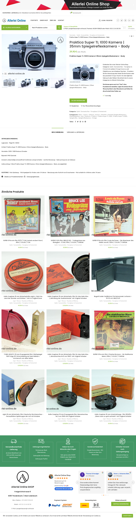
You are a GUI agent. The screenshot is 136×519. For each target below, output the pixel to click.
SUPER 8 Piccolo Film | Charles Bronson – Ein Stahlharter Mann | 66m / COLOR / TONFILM (113, 355)
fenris (88, 473)
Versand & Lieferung (75, 132)
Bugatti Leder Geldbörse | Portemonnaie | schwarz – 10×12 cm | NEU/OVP (113, 297)
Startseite (72, 35)
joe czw (116, 473)
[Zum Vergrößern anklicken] (5, 73)
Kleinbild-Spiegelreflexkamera (117, 114)
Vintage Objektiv (116, 75)
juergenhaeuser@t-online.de (25, 508)
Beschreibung (58, 132)
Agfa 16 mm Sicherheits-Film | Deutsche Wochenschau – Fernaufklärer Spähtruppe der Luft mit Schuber (23, 415)
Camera (85, 114)
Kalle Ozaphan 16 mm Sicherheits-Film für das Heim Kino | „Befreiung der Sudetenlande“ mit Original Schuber (68, 297)
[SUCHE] (59, 27)
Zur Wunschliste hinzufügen (92, 106)
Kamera (97, 114)
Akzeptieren (127, 515)
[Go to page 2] (105, 495)
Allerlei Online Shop (62, 475)
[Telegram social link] (133, 20)
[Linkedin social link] (129, 20)
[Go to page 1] (103, 495)
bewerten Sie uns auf (63, 488)
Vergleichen (75, 106)
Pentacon (88, 116)
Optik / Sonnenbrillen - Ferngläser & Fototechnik (90, 35)
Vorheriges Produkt (130, 36)
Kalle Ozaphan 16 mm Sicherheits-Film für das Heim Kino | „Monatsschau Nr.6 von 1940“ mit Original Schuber (68, 355)
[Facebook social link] (117, 20)
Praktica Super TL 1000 (105, 116)
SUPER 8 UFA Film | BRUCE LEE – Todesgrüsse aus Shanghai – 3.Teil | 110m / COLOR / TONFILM (68, 241)
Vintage (94, 118)
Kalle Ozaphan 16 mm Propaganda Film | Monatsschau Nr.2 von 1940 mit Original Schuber (68, 415)
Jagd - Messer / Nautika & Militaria (23, 301)
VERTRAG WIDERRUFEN (121, 504)
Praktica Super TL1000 (120, 116)
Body (80, 114)
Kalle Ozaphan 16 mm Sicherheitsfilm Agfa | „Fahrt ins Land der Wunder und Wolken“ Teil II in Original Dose (23, 297)
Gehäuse (91, 114)
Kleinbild (104, 114)
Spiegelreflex (73, 118)
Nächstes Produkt (134, 36)
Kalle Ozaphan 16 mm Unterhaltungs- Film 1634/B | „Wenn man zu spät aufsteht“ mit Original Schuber (113, 415)
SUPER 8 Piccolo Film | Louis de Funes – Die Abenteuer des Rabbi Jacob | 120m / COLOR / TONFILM (113, 241)
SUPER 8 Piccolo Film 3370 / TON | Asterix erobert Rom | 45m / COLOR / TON (23, 241)
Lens (82, 116)
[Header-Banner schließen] (133, 5)
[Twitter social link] (121, 20)
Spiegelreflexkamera (84, 118)
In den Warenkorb (78, 100)
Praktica (94, 116)
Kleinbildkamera (75, 116)
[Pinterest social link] (125, 20)
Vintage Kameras (121, 69)
